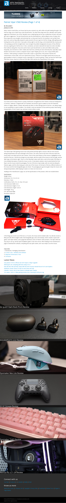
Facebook (12, 482)
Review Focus (50, 488)
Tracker (58, 8)
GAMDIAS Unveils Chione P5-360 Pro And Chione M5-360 (19, 268)
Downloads (42, 488)
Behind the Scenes (9, 488)
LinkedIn (20, 482)
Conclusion (8, 256)
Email (30, 482)
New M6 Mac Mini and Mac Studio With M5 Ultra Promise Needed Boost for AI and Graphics (28, 266)
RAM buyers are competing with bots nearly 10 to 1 (17, 264)
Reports (42, 8)
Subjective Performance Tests (13, 254)
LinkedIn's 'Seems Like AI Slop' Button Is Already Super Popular (20, 270)
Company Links (19, 488)
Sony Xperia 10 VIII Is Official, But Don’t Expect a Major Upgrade (20, 262)
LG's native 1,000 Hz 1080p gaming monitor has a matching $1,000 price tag (24, 272)
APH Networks (17, 2)
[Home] (6, 3)
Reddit (25, 482)
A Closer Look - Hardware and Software (15, 252)
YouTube (6, 482)
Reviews (34, 8)
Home (26, 8)
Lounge (50, 8)
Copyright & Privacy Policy (31, 488)
